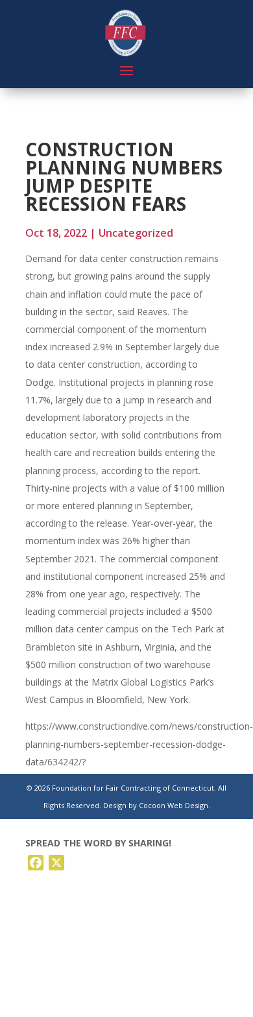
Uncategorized (136, 233)
